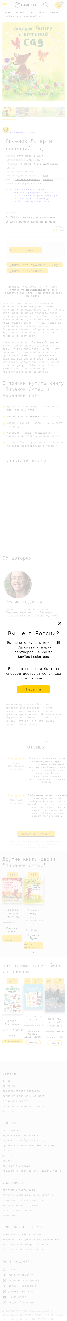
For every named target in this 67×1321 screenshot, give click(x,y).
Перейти (33, 689)
